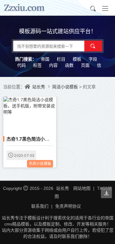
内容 (53, 65)
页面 (85, 65)
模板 (77, 59)
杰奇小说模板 (40, 163)
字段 (93, 59)
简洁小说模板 (65, 87)
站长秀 (38, 87)
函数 (69, 65)
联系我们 (39, 206)
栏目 (61, 59)
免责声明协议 (68, 206)
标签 (37, 65)
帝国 (45, 59)
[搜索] (93, 46)
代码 (21, 65)
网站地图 (81, 188)
